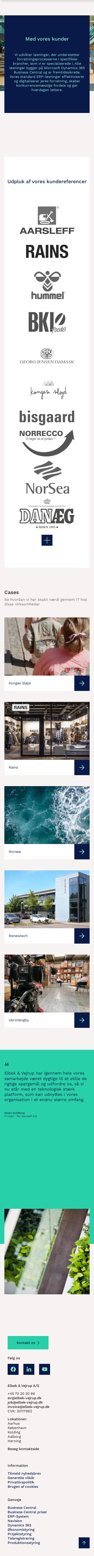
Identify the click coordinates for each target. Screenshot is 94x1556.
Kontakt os (26, 1343)
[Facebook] (13, 1369)
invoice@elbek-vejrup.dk (28, 1407)
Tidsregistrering (21, 1538)
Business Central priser (27, 1512)
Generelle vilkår (21, 1478)
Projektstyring (19, 1534)
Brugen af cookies (23, 1486)
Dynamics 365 (19, 1525)
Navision (15, 1521)
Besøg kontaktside (23, 1449)
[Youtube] (44, 1369)
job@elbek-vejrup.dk (25, 1402)
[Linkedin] (28, 1369)
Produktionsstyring (24, 1543)
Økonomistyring (21, 1529)
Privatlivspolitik (21, 1482)
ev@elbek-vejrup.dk (24, 1398)
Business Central (22, 1508)
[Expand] (47, 540)
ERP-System (18, 1516)
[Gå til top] (84, 1542)
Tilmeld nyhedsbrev (24, 1473)
